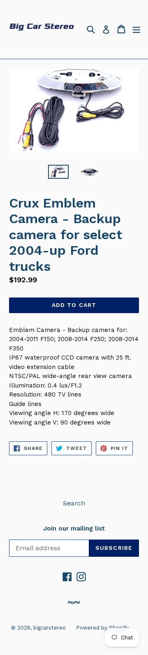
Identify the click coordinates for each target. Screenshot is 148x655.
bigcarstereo (49, 628)
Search (74, 503)
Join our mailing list (74, 528)
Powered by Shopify (102, 628)
